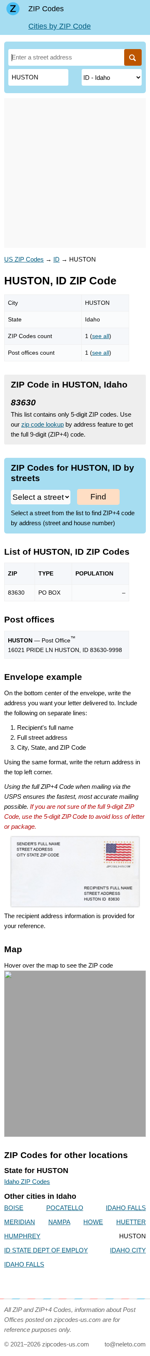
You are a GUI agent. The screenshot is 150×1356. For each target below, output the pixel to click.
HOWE (93, 1221)
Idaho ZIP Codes (27, 1181)
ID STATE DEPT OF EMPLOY (46, 1250)
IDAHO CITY (128, 1250)
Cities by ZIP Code (59, 26)
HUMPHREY (22, 1236)
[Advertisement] (75, 173)
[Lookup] (133, 57)
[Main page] (13, 8)
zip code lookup (42, 424)
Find (98, 496)
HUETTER (131, 1221)
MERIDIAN (19, 1221)
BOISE (13, 1207)
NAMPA (59, 1221)
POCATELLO (64, 1207)
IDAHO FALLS (126, 1207)
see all (100, 336)
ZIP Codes (46, 9)
